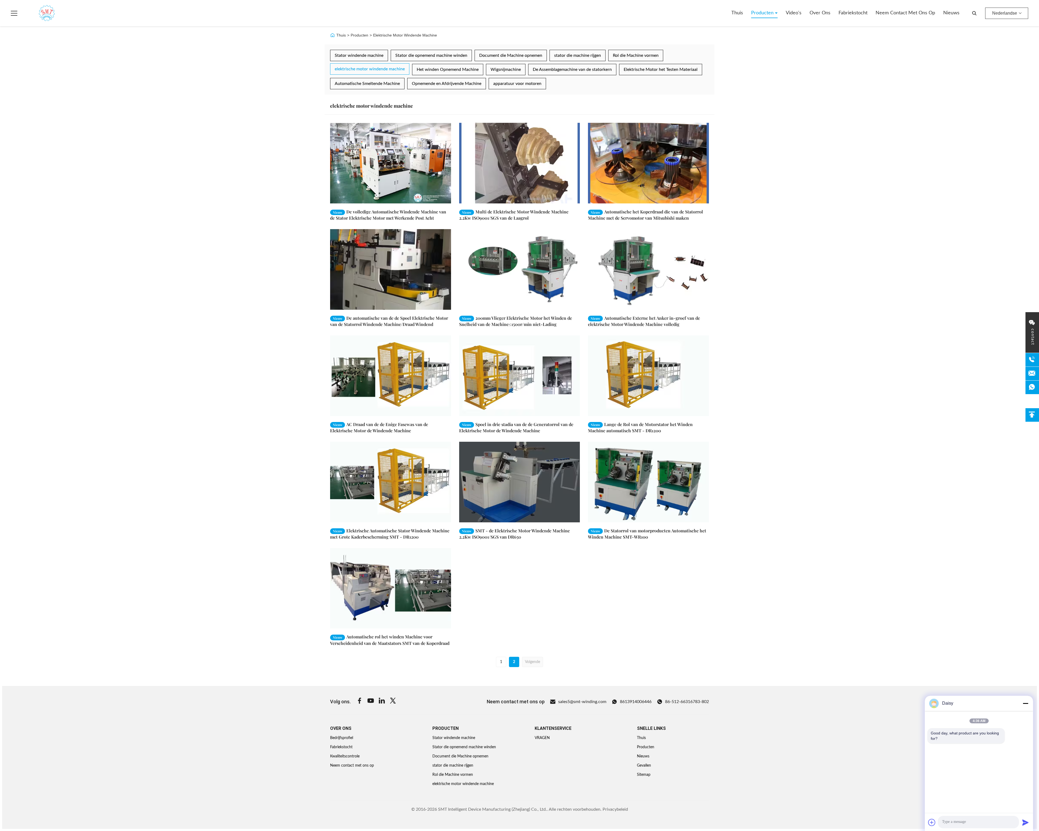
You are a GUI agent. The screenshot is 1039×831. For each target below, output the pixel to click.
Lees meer (432, 199)
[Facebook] (359, 701)
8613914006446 (636, 702)
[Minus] (1025, 703)
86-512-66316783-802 (687, 702)
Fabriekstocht (853, 13)
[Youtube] (370, 701)
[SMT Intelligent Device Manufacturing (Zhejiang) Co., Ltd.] (39, 13)
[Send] (1025, 822)
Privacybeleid (615, 809)
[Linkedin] (381, 701)
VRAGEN (542, 738)
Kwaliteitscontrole (345, 756)
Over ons (820, 13)
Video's (793, 13)
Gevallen (644, 765)
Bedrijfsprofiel (341, 738)
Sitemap (643, 775)
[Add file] (932, 822)
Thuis (737, 13)
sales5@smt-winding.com (582, 702)
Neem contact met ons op (905, 13)
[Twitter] (392, 701)
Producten (763, 13)
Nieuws (951, 13)
